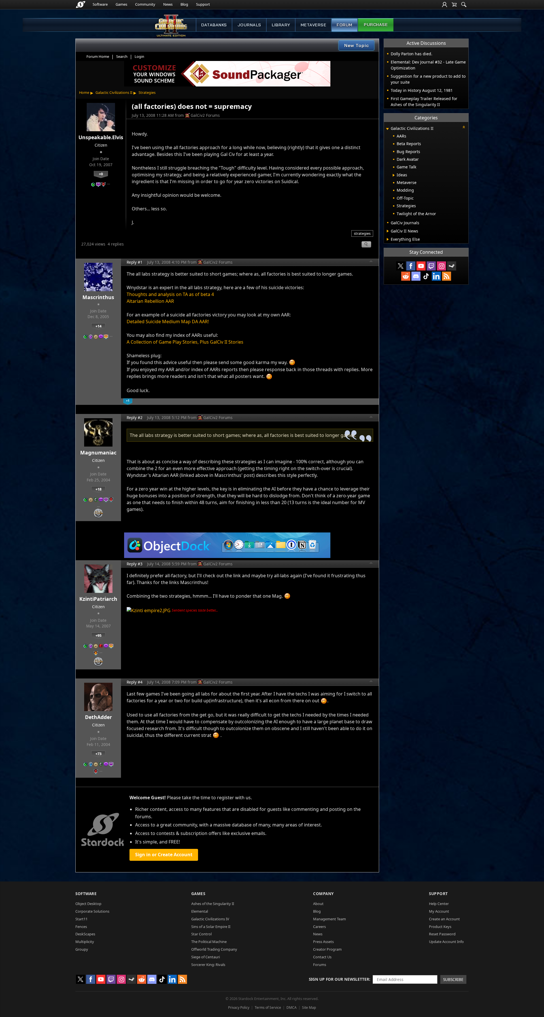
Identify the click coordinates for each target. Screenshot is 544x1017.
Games (121, 4)
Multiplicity (84, 941)
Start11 (81, 918)
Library (281, 25)
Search (122, 56)
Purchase (376, 24)
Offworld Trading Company (214, 949)
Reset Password (442, 933)
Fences (81, 926)
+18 (98, 489)
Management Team (329, 918)
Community (145, 4)
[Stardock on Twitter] (401, 266)
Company (323, 893)
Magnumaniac (98, 452)
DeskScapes (85, 933)
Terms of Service (268, 1007)
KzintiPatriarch (98, 598)
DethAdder (98, 717)
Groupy (81, 949)
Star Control (201, 933)
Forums (319, 964)
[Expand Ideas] (394, 175)
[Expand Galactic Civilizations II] (387, 129)
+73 (98, 753)
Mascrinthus (98, 297)
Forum (344, 25)
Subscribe (453, 979)
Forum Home (97, 56)
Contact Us (322, 956)
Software (100, 4)
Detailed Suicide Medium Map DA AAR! (168, 321)
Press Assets (323, 941)
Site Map (309, 1007)
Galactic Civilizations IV (210, 918)
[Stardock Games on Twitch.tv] (431, 266)
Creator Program (327, 949)
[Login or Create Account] (444, 4)
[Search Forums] (464, 4)
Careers (319, 926)
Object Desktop (88, 903)
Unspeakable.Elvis (100, 137)
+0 (101, 173)
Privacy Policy (238, 1007)
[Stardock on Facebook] (411, 266)
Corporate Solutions (92, 911)
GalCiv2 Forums (205, 115)
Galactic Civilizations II (113, 92)
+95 (98, 635)
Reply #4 (135, 682)
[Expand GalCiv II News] (388, 231)
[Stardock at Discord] (416, 276)
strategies (362, 233)
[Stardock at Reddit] (406, 276)
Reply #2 (135, 417)
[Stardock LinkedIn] (436, 276)
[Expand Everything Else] (388, 239)
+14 (98, 326)
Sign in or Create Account (163, 854)
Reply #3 (135, 563)
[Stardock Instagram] (441, 266)
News (168, 4)
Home (84, 92)
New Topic (356, 45)
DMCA (291, 1007)
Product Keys (440, 926)
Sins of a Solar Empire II (210, 926)
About (318, 903)
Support (203, 4)
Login (139, 56)
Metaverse (313, 25)
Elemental (199, 911)
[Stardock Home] (80, 4)
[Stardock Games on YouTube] (421, 266)
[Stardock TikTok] (426, 276)
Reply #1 (135, 262)
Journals (249, 25)
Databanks (214, 25)
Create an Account (444, 918)
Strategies (147, 92)
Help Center (439, 903)
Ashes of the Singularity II (212, 903)
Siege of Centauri (205, 956)
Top (371, 262)
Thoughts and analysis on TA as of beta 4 (170, 294)
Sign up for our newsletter (339, 979)
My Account (439, 911)
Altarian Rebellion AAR (150, 301)
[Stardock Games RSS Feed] (446, 276)
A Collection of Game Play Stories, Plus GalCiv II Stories (185, 342)
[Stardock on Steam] (452, 266)
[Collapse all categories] (463, 127)
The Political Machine (209, 941)
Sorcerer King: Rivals (208, 964)
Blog (184, 4)
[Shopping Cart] (454, 4)
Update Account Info (446, 941)
